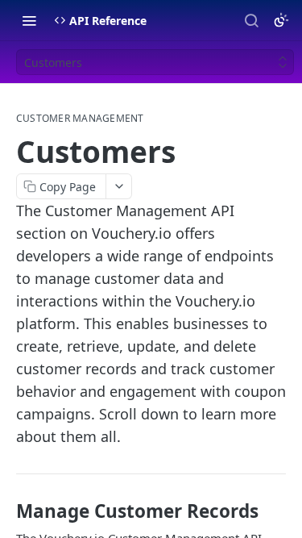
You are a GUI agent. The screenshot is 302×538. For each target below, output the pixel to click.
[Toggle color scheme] (281, 20)
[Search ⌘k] (251, 20)
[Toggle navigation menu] (29, 20)
